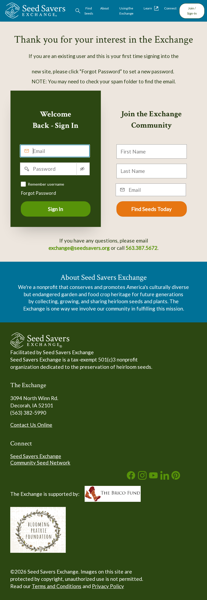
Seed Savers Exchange (35, 456)
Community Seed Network (40, 462)
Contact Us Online (31, 425)
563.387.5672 (141, 248)
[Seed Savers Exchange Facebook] (131, 478)
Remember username (46, 184)
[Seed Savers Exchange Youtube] (153, 478)
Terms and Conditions (56, 586)
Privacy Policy (108, 586)
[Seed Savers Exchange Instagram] (142, 478)
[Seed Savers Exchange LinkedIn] (164, 478)
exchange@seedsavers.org (79, 248)
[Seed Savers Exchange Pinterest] (175, 478)
